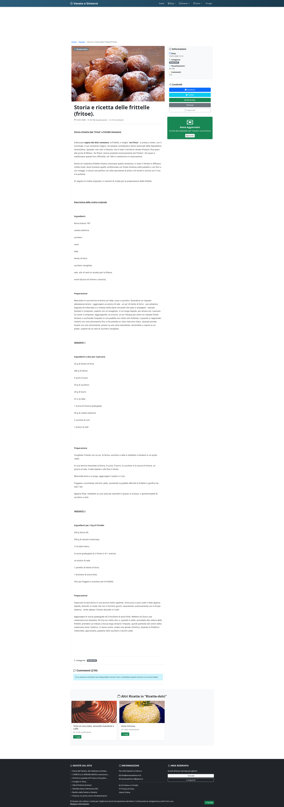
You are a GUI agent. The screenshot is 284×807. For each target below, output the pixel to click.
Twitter (191, 95)
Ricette (82, 42)
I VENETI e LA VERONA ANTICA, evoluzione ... (90, 774)
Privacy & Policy (127, 789)
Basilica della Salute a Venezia (84, 792)
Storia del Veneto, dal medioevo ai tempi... (89, 771)
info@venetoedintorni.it (131, 775)
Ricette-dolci (92, 661)
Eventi (161, 3)
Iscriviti (191, 136)
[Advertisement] (136, 25)
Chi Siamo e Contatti (129, 785)
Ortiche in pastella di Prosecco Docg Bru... (89, 778)
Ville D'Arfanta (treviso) (82, 785)
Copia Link (190, 110)
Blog (172, 3)
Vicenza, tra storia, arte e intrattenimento (89, 796)
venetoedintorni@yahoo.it (132, 779)
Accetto (210, 803)
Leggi (78, 737)
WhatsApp (190, 100)
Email (190, 105)
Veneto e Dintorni (85, 3)
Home (74, 42)
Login (209, 3)
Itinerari (184, 3)
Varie (197, 3)
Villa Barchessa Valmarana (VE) (85, 788)
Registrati (191, 780)
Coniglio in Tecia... (79, 781)
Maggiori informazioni (79, 804)
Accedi (191, 776)
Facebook (191, 90)
